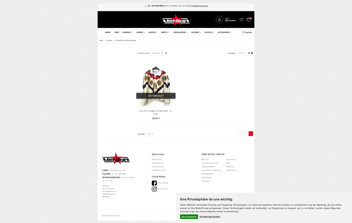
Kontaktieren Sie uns (210, 163)
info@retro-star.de (199, 6)
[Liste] (252, 53)
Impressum (231, 159)
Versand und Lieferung (211, 170)
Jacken (109, 40)
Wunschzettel (157, 166)
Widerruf (230, 166)
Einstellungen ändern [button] (210, 217)
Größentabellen (208, 166)
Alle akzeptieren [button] (189, 217)
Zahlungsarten (207, 173)
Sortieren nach (144, 53)
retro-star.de (162, 183)
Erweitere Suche (158, 170)
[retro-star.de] (176, 19)
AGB (228, 163)
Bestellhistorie (158, 163)
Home (101, 40)
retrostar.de (162, 188)
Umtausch (205, 181)
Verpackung (206, 177)
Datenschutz (231, 170)
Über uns (205, 159)
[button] (241, 19)
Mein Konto (157, 159)
